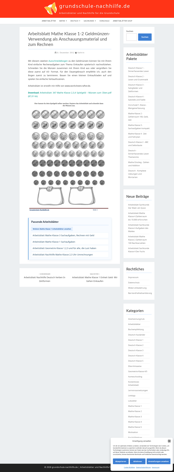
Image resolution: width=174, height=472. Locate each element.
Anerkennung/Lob (136, 319)
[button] (169, 441)
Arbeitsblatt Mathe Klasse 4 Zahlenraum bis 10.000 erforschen (137, 216)
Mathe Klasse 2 (135, 411)
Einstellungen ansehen (158, 461)
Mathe (62, 21)
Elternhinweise (134, 366)
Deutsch (74, 21)
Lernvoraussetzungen (138, 390)
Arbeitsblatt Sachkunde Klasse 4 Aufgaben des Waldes (138, 228)
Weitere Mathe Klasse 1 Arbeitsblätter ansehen (52, 229)
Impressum (155, 467)
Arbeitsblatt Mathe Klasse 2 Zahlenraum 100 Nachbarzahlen (137, 239)
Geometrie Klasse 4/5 (137, 371)
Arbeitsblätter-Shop (122, 21)
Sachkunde (89, 21)
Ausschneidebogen (58, 60)
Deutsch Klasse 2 (135, 345)
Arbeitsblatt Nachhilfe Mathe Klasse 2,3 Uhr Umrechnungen (63, 254)
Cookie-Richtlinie (129, 467)
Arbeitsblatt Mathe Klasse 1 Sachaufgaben (54, 241)
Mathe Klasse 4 (135, 422)
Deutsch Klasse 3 (135, 350)
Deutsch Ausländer (136, 334)
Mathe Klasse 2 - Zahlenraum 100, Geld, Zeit (138, 116)
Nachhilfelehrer (135, 437)
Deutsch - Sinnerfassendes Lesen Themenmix (138, 153)
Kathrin (81, 53)
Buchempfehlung (136, 329)
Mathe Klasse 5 (135, 427)
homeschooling (135, 376)
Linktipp (131, 395)
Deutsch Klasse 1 (135, 340)
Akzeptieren (120, 461)
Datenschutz (134, 282)
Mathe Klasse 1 (135, 406)
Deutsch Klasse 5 (135, 361)
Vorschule (104, 21)
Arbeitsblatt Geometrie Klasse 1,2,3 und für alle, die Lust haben (64, 248)
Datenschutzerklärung (143, 467)
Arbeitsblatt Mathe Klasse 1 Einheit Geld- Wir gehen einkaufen (94, 277)
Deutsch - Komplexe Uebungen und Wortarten (137, 173)
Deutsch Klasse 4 (135, 355)
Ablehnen (137, 461)
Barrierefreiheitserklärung (140, 293)
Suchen (129, 31)
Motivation (133, 432)
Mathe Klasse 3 (135, 416)
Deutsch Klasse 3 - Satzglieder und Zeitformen (136, 88)
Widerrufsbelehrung (137, 288)
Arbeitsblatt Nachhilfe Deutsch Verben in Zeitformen (44, 277)
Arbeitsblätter (49, 21)
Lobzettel (132, 401)
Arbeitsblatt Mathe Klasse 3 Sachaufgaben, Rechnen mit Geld (63, 235)
